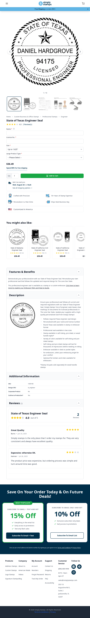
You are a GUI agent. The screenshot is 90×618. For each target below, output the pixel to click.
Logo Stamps (10, 574)
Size (8, 145)
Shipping (48, 570)
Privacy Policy (76, 548)
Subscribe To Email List (67, 535)
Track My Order (37, 579)
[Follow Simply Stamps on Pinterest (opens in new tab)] (79, 566)
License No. (11, 137)
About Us (22, 566)
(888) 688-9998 (63, 569)
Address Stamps (11, 566)
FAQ (46, 579)
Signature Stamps (11, 579)
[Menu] (7, 3)
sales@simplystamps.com (67, 580)
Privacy (53, 612)
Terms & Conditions (41, 612)
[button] (9, 51)
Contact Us (49, 566)
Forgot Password (38, 574)
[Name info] (14, 129)
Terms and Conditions (64, 548)
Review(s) (27, 124)
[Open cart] (83, 3)
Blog (20, 579)
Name (9, 129)
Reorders (35, 570)
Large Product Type (14, 154)
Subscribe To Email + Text (23, 535)
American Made (24, 570)
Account (35, 566)
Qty (9, 176)
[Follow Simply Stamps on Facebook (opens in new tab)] (73, 566)
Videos (21, 574)
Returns (48, 574)
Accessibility (49, 583)
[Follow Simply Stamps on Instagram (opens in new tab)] (73, 572)
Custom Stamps (11, 570)
